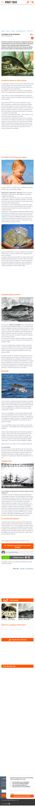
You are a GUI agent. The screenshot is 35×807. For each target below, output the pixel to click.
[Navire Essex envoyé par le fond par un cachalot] (17, 475)
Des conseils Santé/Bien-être (19, 785)
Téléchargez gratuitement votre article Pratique (19, 546)
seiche (3, 216)
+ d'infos (12, 793)
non (29, 557)
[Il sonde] (17, 386)
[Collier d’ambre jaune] (17, 172)
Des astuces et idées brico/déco (20, 783)
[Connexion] (32, 2)
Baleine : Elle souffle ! (24, 619)
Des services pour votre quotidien (21, 786)
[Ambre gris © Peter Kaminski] (17, 236)
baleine (18, 418)
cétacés (21, 109)
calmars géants (5, 214)
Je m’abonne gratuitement (22, 796)
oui (26, 557)
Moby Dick (19, 499)
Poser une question (19, 640)
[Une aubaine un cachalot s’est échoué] (17, 63)
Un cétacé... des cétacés (8, 619)
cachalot (20, 90)
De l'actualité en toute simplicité (20, 782)
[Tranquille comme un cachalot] (17, 309)
